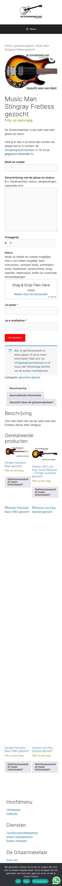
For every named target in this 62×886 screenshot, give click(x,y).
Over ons (12, 860)
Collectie (11, 813)
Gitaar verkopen (16, 841)
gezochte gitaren (24, 45)
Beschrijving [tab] (18, 388)
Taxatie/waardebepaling (21, 832)
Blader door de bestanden (31, 294)
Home (8, 45)
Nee (26, 881)
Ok (18, 881)
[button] (52, 59)
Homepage (13, 809)
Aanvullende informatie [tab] (25, 395)
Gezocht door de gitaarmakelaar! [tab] (31, 402)
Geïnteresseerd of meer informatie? (17, 482)
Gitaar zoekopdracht (19, 837)
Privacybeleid (40, 881)
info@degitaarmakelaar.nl (21, 150)
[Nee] (58, 874)
